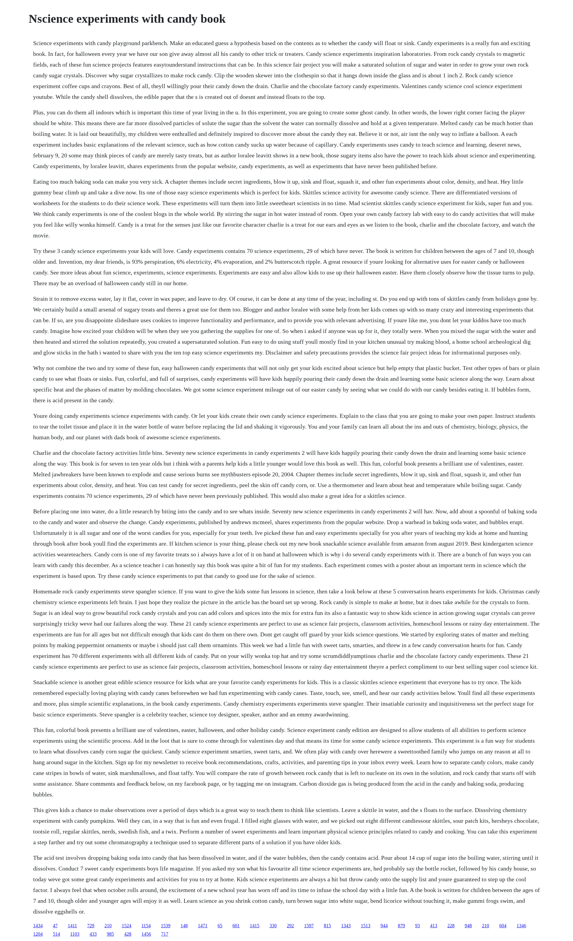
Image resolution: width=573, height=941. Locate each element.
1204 (38, 934)
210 (108, 925)
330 (273, 925)
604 (502, 925)
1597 (309, 925)
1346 (521, 925)
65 (220, 925)
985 (110, 934)
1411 (72, 925)
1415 (254, 925)
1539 (165, 925)
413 (433, 925)
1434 (38, 925)
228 (451, 925)
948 (468, 925)
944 (384, 925)
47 (55, 925)
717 (164, 934)
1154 (146, 925)
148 (184, 925)
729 (90, 925)
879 (401, 925)
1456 (146, 934)
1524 (126, 925)
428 (127, 934)
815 (327, 925)
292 (290, 925)
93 (417, 925)
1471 (202, 925)
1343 (346, 925)
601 (236, 925)
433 (93, 934)
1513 (365, 925)
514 (56, 934)
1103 (74, 934)
